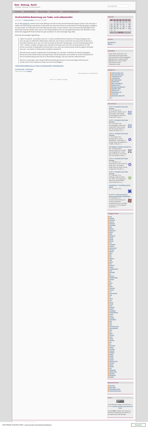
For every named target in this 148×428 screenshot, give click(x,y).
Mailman (112, 307)
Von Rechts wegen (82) (118, 95)
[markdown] (108, 311)
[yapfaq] (108, 377)
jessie (111, 298)
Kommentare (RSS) (115, 389)
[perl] (108, 321)
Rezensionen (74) (116, 92)
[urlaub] (108, 358)
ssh (111, 342)
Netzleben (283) (116, 88)
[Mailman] (108, 307)
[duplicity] (108, 265)
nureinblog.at (113, 185)
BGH (111, 234)
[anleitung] (108, 220)
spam (111, 337)
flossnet (112, 276)
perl (111, 321)
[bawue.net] (108, 230)
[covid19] (108, 246)
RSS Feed (112, 385)
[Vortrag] (108, 366)
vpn (111, 368)
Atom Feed (113, 387)
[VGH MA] (108, 363)
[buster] (108, 237)
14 (129, 24)
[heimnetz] (108, 288)
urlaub (111, 358)
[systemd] (108, 351)
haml (111, 286)
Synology (112, 349)
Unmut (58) (115, 94)
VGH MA (112, 363)
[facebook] (108, 272)
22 (111, 28)
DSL (111, 263)
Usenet (112, 359)
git (110, 281)
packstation (113, 319)
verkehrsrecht (114, 361)
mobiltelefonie (114, 312)
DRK (111, 260)
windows (112, 373)
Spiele (111, 338)
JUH (111, 300)
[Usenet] (108, 359)
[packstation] (108, 319)
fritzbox (112, 279)
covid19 (112, 246)
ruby (111, 330)
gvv (110, 284)
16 (114, 26)
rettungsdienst (114, 328)
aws (111, 227)
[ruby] (108, 330)
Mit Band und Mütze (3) (118, 87)
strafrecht (29, 71)
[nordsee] (108, 317)
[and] (108, 216)
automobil (112, 225)
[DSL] (108, 263)
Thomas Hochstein (28, 20)
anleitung (112, 220)
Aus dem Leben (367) (118, 74)
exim (111, 270)
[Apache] (108, 222)
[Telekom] (108, 352)
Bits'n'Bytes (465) (116, 80)
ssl (110, 344)
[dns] (108, 256)
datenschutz (113, 248)
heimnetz (112, 288)
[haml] (108, 286)
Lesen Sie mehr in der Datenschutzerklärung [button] (37, 425)
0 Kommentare (29, 69)
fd (110, 274)
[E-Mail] (108, 267)
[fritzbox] (108, 279)
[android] (108, 218)
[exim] (108, 270)
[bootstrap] (108, 236)
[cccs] (108, 242)
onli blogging (112, 147)
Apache (112, 222)
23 (114, 28)
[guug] (108, 283)
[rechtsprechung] (108, 326)
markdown (113, 311)
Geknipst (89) (116, 78)
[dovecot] (108, 258)
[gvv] (108, 284)
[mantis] (108, 309)
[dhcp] (108, 253)
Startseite (18, 12)
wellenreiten (113, 372)
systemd (112, 351)
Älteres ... (110, 44)
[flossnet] (108, 276)
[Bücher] (108, 241)
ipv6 (111, 295)
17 (117, 26)
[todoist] (108, 354)
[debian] (108, 251)
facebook (112, 272)
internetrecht (113, 293)
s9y (110, 331)
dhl (110, 255)
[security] (108, 335)
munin (111, 314)
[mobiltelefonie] (108, 312)
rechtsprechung (114, 326)
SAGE (111, 333)
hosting (112, 290)
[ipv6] (108, 295)
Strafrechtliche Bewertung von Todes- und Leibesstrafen (44, 17)
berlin (111, 232)
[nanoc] (108, 316)
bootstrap (112, 236)
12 (123, 24)
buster (111, 237)
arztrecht (112, 223)
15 (111, 26)
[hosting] (108, 290)
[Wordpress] (108, 375)
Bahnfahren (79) (116, 76)
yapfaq (111, 377)
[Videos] (108, 365)
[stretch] (108, 347)
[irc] (108, 297)
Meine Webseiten (29, 12)
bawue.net (113, 230)
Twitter (112, 356)
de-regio (112, 249)
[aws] (108, 227)
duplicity (112, 265)
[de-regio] (108, 249)
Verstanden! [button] (138, 425)
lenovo (111, 304)
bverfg (111, 239)
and (111, 216)
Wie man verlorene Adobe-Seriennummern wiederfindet (119, 195)
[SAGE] (108, 333)
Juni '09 (120, 32)
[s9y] (108, 331)
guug (111, 283)
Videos (111, 365)
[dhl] (108, 255)
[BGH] (108, 234)
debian (112, 251)
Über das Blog (42, 12)
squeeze (112, 340)
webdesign (113, 370)
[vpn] (108, 368)
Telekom (112, 352)
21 (129, 26)
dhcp (111, 253)
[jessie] (108, 298)
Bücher (112, 241)
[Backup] (108, 229)
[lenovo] (108, 304)
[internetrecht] (108, 293)
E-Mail (111, 267)
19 (123, 26)
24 (117, 28)
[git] (108, 281)
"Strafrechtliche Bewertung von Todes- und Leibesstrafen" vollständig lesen (39, 66)
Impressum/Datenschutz (71, 12)
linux (111, 305)
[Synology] (108, 349)
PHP (111, 323)
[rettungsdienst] (108, 328)
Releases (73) (115, 90)
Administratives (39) (117, 73)
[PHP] (108, 323)
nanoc (111, 316)
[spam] (108, 337)
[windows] (108, 373)
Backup (112, 229)
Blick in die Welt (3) (117, 83)
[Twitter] (108, 356)
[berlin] (108, 232)
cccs (111, 242)
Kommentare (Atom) (115, 391)
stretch (112, 347)
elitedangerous (114, 269)
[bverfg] (108, 239)
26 (123, 28)
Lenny (111, 302)
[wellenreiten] (108, 372)
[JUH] (108, 300)
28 (129, 28)
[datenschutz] (108, 248)
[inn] (108, 291)
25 (120, 28)
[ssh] (108, 342)
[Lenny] (108, 302)
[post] (108, 325)
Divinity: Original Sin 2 (125, 147)
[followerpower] (108, 277)
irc (110, 297)
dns (111, 256)
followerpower (114, 277)
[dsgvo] (108, 262)
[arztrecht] (108, 223)
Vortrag (112, 366)
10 (117, 24)
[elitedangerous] (108, 269)
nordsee (112, 317)
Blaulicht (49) (115, 81)
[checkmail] (108, 244)
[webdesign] (108, 370)
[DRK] (108, 260)
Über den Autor (55, 12)
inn (110, 291)
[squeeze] (108, 340)
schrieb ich (25, 23)
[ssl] (108, 344)
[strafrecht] (108, 345)
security (112, 335)
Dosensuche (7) (116, 85)
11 (120, 24)
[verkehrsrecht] (108, 361)
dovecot (112, 258)
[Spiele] (108, 338)
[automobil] (108, 225)
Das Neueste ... (112, 42)
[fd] (108, 274)
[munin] (108, 314)
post (111, 325)
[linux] (108, 305)
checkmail (112, 244)
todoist (111, 354)
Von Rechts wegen (19, 69)
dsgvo (111, 262)
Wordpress (113, 375)
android (112, 218)
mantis (111, 309)
